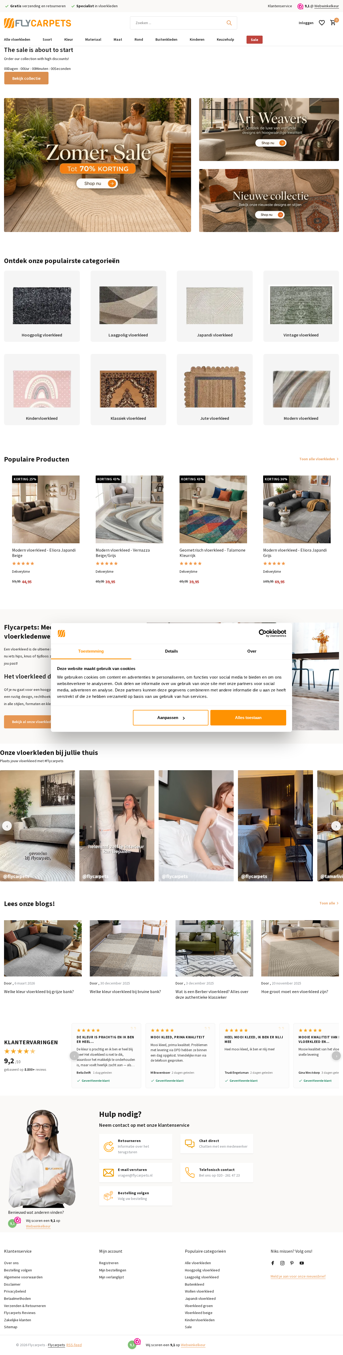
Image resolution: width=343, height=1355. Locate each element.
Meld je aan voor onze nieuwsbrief (298, 1276)
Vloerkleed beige (198, 1312)
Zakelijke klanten (17, 1319)
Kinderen (197, 39)
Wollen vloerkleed (199, 1291)
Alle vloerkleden (17, 39)
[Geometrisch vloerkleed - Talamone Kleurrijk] (213, 509)
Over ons (11, 1262)
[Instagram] (282, 1263)
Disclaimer (12, 1284)
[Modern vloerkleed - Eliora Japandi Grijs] (297, 509)
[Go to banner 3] (269, 200)
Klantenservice (280, 5)
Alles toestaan (248, 717)
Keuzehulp (225, 39)
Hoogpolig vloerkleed (202, 1270)
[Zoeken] (229, 22)
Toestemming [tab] (91, 651)
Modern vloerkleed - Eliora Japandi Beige (44, 552)
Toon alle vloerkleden (317, 458)
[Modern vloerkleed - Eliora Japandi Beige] (46, 509)
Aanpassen (167, 717)
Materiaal (93, 39)
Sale (254, 39)
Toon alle (327, 903)
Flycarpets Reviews (20, 1312)
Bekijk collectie (26, 78)
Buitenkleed (194, 1284)
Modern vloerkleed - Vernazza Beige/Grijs (123, 552)
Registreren (108, 1262)
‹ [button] (7, 825)
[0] (331, 23)
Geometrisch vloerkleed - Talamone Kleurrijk (212, 552)
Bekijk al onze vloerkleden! (34, 721)
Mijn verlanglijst (111, 1277)
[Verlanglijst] (322, 23)
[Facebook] (273, 1263)
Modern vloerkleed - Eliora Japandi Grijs (295, 552)
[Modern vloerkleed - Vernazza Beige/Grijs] (129, 509)
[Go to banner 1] (97, 165)
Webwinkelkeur (326, 5)
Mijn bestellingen (112, 1270)
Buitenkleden (166, 39)
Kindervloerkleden (200, 1319)
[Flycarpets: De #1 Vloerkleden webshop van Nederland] (37, 22)
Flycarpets (56, 1344)
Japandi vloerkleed (200, 1298)
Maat (118, 39)
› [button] (336, 825)
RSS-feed (74, 1344)
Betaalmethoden (17, 1298)
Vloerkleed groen (199, 1305)
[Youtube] (302, 1263)
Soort (47, 39)
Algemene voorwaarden (23, 1277)
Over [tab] (251, 651)
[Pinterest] (292, 1263)
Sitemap (10, 1326)
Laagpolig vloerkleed (202, 1277)
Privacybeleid (15, 1291)
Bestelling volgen (18, 1270)
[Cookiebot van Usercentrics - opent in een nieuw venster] (262, 634)
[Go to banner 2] (269, 129)
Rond (139, 39)
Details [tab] (171, 651)
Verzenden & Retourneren (25, 1305)
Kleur (68, 39)
